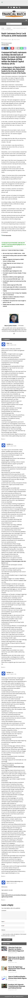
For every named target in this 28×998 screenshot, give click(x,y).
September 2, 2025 (13, 989)
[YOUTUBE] (14, 7)
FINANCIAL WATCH (19, 996)
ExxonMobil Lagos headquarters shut (12, 271)
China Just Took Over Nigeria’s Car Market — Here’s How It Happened (16, 949)
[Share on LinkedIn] (9, 48)
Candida (9, 444)
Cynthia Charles (16, 39)
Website (3, 930)
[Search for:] (14, 23)
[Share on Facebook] (3, 48)
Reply (4, 439)
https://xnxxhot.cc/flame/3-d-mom (14, 390)
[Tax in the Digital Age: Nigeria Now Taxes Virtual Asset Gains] (4, 968)
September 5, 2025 (13, 952)
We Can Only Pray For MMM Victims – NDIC (14, 253)
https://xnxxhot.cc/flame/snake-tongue (14, 766)
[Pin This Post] (12, 48)
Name (3, 921)
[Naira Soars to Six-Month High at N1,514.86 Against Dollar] (4, 958)
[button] (26, 20)
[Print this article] (18, 48)
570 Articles (21, 325)
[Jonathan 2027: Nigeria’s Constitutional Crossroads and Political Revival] (4, 986)
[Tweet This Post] (6, 48)
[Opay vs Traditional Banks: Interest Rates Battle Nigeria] (4, 978)
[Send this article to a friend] (15, 48)
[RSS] (19, 7)
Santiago (9, 672)
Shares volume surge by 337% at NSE (12, 285)
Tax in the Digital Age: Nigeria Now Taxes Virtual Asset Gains (16, 968)
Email (2, 925)
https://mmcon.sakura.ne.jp (13, 881)
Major (8, 343)
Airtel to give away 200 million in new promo (14, 287)
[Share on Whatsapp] (21, 48)
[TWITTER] (11, 7)
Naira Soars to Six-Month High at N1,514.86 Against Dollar (16, 958)
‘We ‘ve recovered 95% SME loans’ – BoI (13, 279)
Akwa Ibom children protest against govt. (13, 277)
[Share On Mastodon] (24, 48)
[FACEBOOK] (8, 7)
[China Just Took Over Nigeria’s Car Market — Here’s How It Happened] (4, 949)
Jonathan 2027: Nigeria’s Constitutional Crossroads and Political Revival (16, 986)
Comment (3, 910)
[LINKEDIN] (17, 7)
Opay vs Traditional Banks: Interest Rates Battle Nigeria (17, 977)
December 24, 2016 (7, 39)
